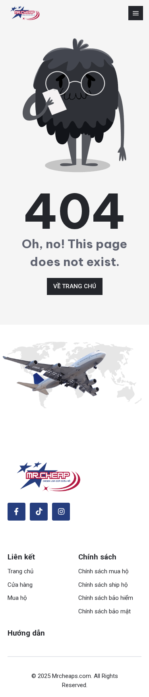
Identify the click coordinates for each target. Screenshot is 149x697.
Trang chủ (20, 571)
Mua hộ (17, 597)
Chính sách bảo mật (104, 611)
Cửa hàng (20, 584)
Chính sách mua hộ (103, 571)
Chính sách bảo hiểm (105, 597)
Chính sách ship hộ (103, 584)
